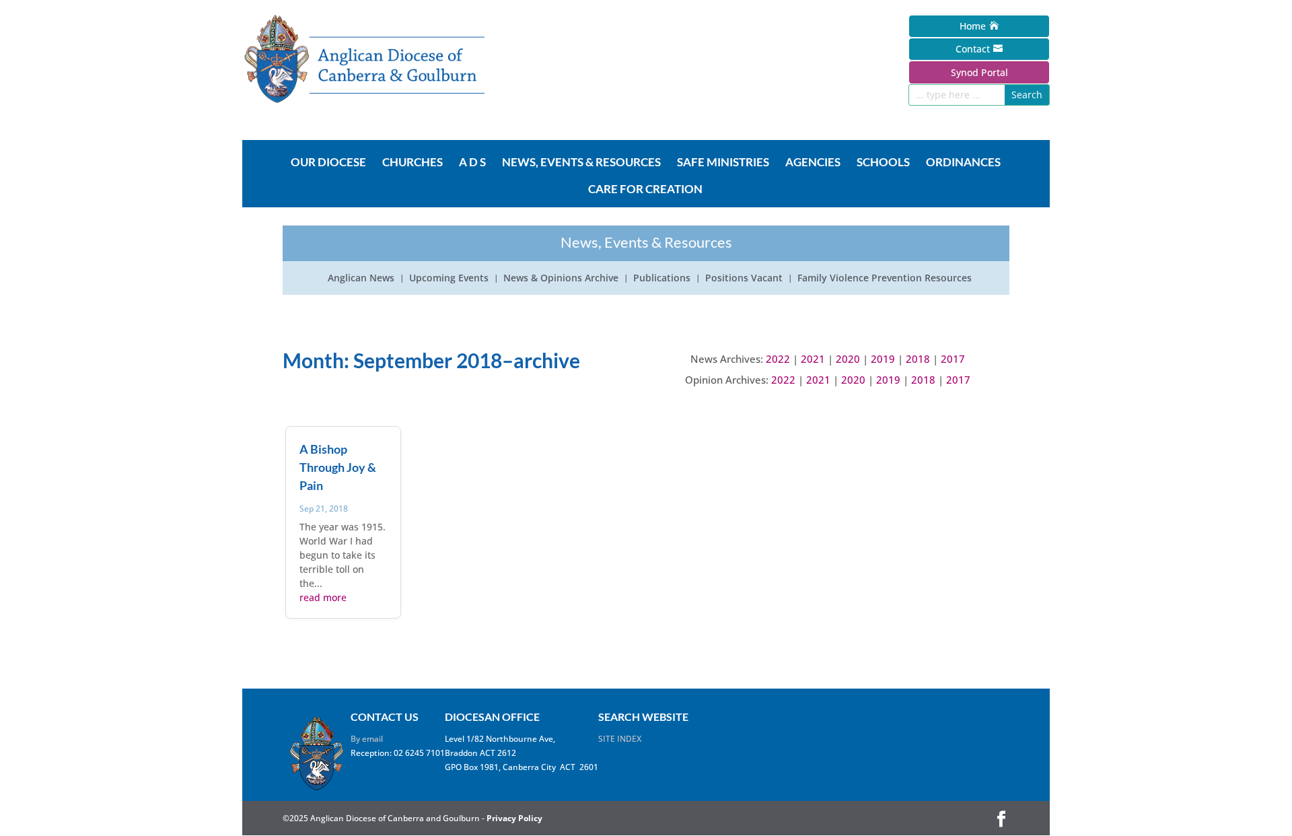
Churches (412, 163)
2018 (918, 358)
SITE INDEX (619, 738)
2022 (778, 358)
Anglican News (361, 278)
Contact (973, 48)
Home (973, 26)
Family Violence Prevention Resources (884, 278)
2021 (813, 358)
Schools (883, 163)
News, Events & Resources (581, 163)
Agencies (812, 163)
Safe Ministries (723, 163)
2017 (953, 358)
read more (323, 597)
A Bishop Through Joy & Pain (337, 467)
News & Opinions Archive (560, 278)
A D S (472, 163)
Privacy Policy (514, 818)
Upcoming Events (449, 278)
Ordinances (963, 163)
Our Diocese (328, 163)
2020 (848, 358)
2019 (883, 358)
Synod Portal (979, 72)
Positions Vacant (744, 278)
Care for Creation (645, 190)
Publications (661, 278)
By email (367, 738)
